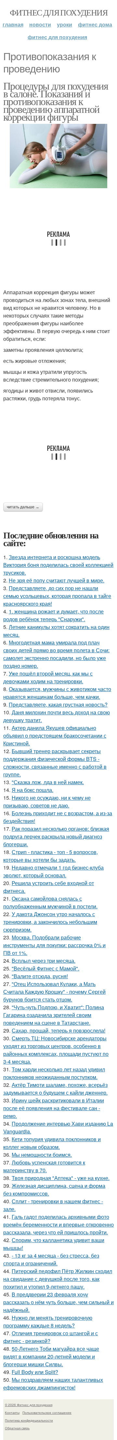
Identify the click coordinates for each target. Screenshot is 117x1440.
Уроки (64, 24)
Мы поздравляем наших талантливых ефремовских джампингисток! (53, 1383)
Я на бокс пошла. (32, 790)
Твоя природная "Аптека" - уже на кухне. (61, 1178)
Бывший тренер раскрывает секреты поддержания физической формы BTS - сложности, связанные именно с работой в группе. (55, 762)
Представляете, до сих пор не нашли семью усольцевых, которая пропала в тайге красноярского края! (57, 595)
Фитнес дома (95, 24)
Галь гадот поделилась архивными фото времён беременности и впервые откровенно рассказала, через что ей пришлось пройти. (58, 1224)
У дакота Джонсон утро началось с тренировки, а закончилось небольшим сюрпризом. (50, 921)
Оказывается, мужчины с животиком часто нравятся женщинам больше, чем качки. (57, 692)
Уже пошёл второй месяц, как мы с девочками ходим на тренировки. (48, 677)
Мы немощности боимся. (42, 1154)
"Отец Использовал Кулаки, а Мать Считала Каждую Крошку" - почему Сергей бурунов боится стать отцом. (54, 991)
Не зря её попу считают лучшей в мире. (56, 580)
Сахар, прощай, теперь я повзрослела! (58, 1030)
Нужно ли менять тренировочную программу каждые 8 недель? (47, 1321)
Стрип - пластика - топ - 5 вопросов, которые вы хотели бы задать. (50, 855)
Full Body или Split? (35, 1372)
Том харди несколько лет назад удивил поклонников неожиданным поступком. (54, 1073)
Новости (40, 24)
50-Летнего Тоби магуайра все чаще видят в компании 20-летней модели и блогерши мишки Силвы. (51, 1356)
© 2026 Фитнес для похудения (28, 1404)
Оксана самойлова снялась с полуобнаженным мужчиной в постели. (50, 902)
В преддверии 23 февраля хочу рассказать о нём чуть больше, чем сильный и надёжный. (58, 1302)
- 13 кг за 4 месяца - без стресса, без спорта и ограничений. (51, 1259)
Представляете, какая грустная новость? (58, 704)
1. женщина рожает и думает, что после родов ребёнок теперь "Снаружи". (53, 615)
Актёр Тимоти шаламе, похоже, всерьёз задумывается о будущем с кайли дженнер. (55, 1088)
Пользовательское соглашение (47, 1412)
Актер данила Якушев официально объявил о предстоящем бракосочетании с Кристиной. (54, 735)
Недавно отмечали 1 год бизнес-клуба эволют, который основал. (53, 871)
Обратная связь (17, 1428)
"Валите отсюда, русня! (40, 976)
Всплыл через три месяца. (43, 960)
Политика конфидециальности (29, 1420)
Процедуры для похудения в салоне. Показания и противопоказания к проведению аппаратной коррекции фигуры (55, 101)
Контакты (12, 1412)
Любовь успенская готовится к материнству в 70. (44, 1166)
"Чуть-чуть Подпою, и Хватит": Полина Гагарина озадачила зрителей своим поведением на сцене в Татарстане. (53, 1014)
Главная (13, 24)
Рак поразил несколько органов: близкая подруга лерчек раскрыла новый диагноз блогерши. (56, 836)
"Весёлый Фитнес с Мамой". (45, 968)
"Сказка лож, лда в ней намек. (48, 782)
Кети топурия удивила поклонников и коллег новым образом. (52, 1143)
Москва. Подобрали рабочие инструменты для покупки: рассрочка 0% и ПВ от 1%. (54, 945)
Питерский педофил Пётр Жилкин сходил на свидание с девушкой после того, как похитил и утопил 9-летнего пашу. (57, 1278)
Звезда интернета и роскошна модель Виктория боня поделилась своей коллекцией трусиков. (58, 564)
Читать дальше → (23, 507)
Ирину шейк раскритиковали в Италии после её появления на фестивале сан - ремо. (53, 1108)
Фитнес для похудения (58, 12)
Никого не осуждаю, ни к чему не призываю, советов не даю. (47, 801)
